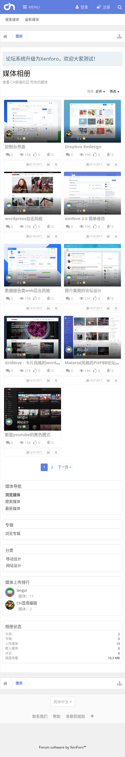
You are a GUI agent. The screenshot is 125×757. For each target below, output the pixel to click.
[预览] (56, 164)
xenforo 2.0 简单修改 (85, 218)
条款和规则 (75, 716)
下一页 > (64, 467)
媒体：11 (26, 596)
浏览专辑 (12, 533)
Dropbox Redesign (83, 146)
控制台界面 (15, 146)
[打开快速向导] (119, 36)
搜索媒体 (12, 19)
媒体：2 (25, 608)
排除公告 (118, 58)
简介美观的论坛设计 (83, 290)
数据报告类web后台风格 (27, 290)
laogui (22, 201)
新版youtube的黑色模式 (27, 434)
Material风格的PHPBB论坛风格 (94, 362)
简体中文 (61, 701)
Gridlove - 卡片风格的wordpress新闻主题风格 (48, 362)
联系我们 (39, 716)
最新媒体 (32, 19)
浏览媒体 (12, 494)
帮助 (56, 716)
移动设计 (13, 558)
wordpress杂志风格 (23, 218)
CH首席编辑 (27, 129)
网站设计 (23, 134)
